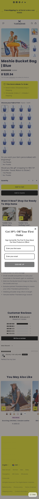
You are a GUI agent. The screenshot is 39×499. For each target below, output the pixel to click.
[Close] (35, 228)
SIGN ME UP (19, 264)
